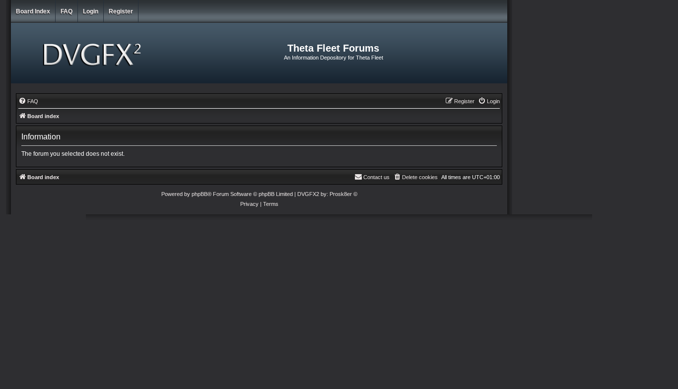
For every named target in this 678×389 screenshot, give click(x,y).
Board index (33, 11)
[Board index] (93, 53)
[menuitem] (28, 101)
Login (90, 11)
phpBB (199, 194)
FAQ (66, 11)
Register (121, 11)
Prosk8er (341, 194)
